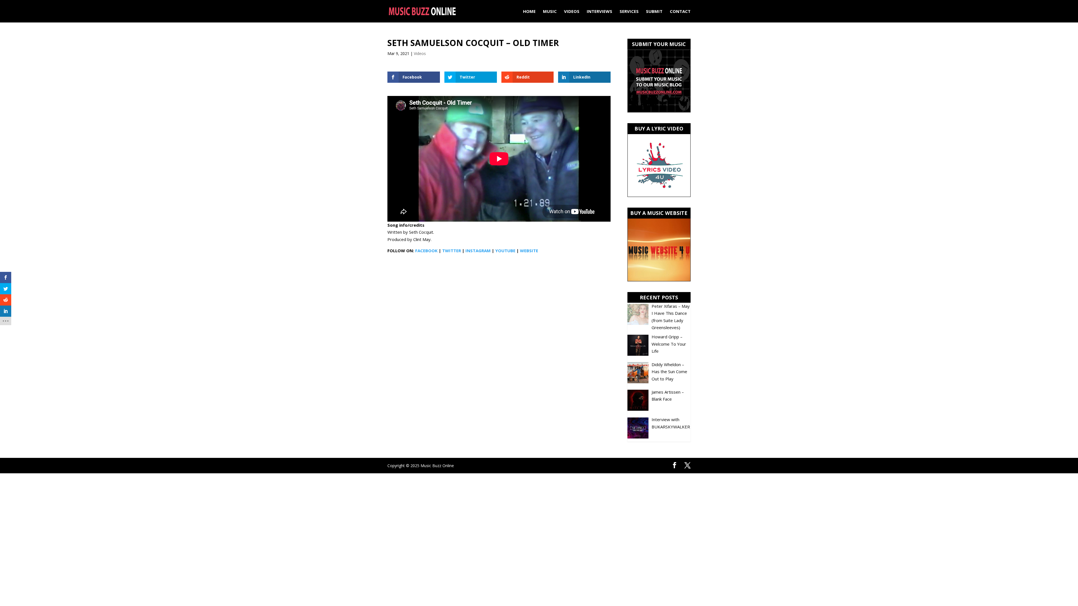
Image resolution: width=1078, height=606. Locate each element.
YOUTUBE (505, 250)
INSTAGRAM (478, 250)
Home (529, 11)
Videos (571, 11)
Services (629, 11)
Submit (654, 11)
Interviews (599, 11)
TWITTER (451, 250)
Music (550, 11)
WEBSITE (529, 250)
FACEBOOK (426, 250)
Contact (680, 11)
